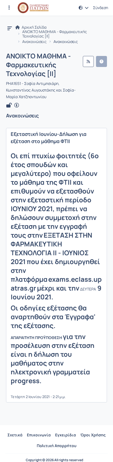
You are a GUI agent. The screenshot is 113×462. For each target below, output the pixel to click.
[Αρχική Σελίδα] (33, 7)
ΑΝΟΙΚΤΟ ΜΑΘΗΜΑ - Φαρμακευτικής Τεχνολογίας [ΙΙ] (54, 33)
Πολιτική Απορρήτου (57, 445)
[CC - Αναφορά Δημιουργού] (16, 105)
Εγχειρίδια (65, 434)
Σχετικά (14, 434)
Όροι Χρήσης (93, 434)
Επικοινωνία (39, 434)
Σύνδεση (100, 8)
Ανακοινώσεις (34, 41)
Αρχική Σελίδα (34, 27)
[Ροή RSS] (88, 61)
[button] (9, 8)
